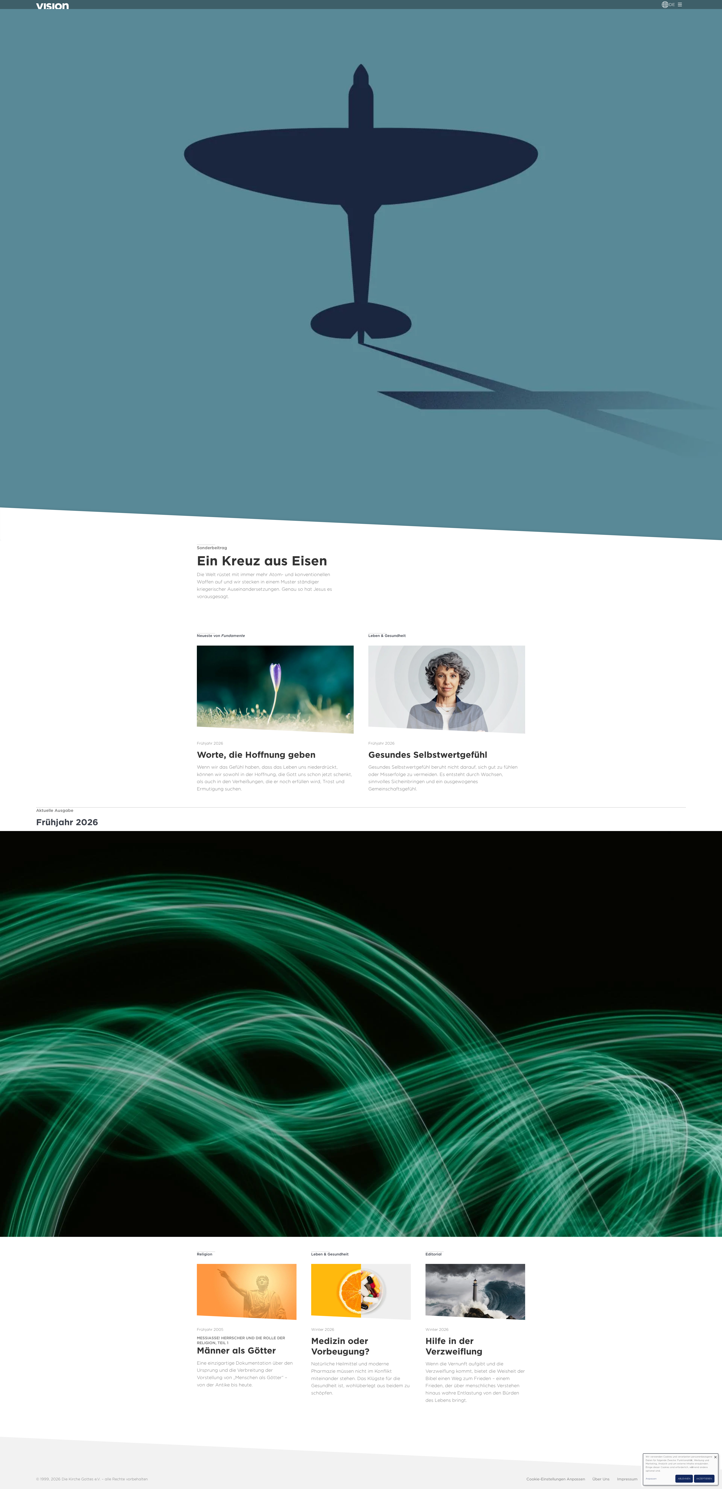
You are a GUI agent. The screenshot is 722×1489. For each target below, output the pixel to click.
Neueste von (221, 635)
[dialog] (680, 1469)
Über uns (601, 1479)
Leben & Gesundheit (387, 635)
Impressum (627, 1479)
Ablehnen (684, 1478)
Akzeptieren (704, 1478)
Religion (204, 1254)
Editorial (433, 1254)
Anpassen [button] (651, 1478)
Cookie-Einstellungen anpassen (555, 1479)
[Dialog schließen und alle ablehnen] (715, 1455)
